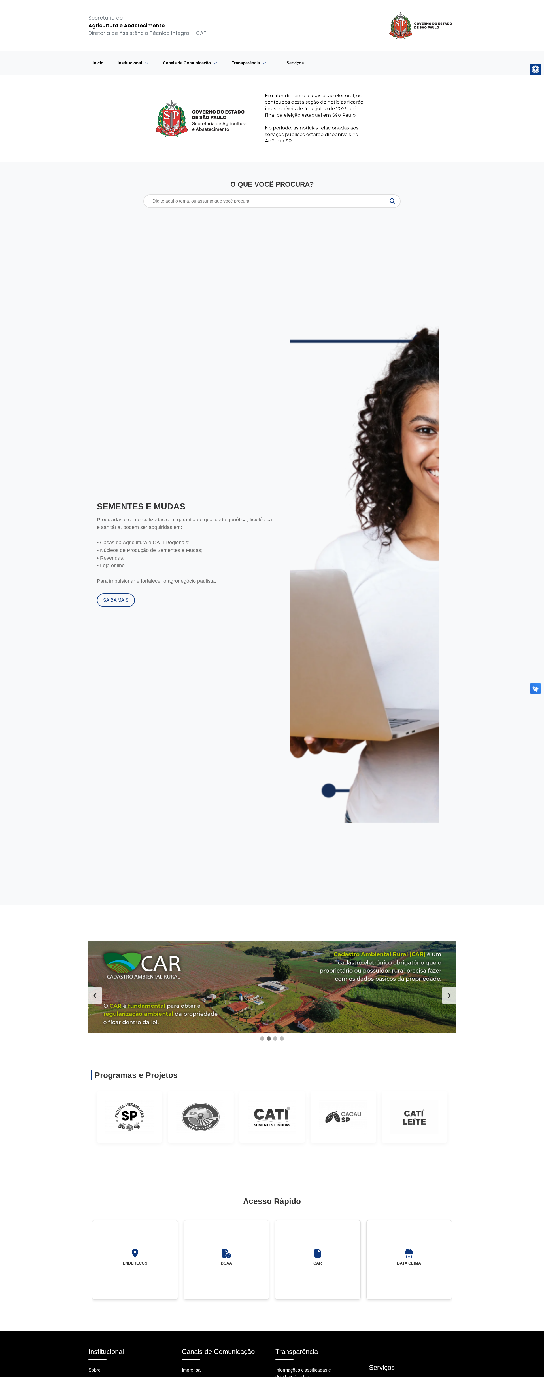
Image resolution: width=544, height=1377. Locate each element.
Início (98, 62)
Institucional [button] (130, 62)
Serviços (295, 62)
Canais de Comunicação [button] (187, 62)
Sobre (94, 1370)
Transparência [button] (246, 62)
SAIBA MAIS (116, 600)
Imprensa (191, 1370)
